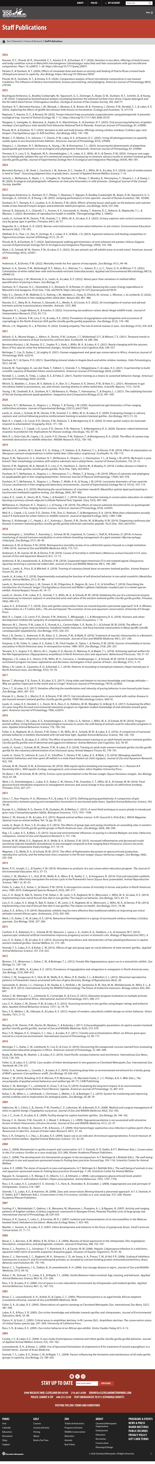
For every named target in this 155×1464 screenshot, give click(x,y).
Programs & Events (141, 1419)
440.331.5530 (63, 1397)
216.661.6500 (78, 1393)
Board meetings (139, 1427)
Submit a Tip (46, 1397)
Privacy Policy (138, 1435)
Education (17, 41)
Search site (131, 3)
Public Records (138, 1431)
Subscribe (106, 1383)
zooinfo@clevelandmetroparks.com (110, 1393)
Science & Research (33, 41)
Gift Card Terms (139, 1439)
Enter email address (84, 1383)
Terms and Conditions (87, 1405)
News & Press (137, 1423)
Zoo (9, 41)
